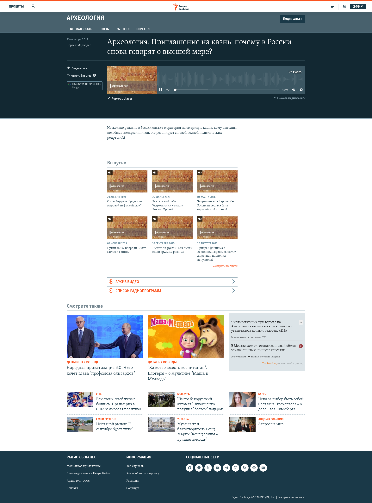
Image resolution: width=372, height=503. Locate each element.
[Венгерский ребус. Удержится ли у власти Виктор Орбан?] (172, 181)
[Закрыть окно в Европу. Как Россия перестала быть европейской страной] (217, 181)
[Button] (77, 69)
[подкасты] (344, 6)
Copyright (132, 488)
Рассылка (132, 480)
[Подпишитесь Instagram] (235, 467)
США (99, 394)
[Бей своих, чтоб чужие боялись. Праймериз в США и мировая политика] (80, 399)
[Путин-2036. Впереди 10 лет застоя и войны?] (127, 227)
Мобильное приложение (84, 466)
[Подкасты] (254, 467)
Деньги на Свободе (83, 362)
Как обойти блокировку (142, 473)
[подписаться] (263, 467)
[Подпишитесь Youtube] (217, 467)
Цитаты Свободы (162, 362)
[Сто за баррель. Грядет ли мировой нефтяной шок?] (127, 181)
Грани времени (106, 419)
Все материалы (81, 29)
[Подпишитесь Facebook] (198, 467)
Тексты (104, 29)
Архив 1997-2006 (78, 480)
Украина (183, 419)
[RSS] (244, 467)
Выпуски (122, 29)
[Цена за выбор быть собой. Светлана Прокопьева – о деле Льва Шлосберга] (242, 399)
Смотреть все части (225, 266)
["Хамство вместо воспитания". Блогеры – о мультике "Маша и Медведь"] (186, 336)
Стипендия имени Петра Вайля (88, 473)
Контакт (72, 488)
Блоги (262, 394)
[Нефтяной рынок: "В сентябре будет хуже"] (80, 424)
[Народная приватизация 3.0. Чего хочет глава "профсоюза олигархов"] (105, 336)
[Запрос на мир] (242, 424)
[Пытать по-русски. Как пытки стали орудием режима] (172, 227)
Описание (143, 29)
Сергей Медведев (79, 45)
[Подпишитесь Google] (189, 467)
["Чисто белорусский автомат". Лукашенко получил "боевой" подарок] (161, 399)
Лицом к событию (270, 419)
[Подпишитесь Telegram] (226, 467)
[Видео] (332, 6)
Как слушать (134, 466)
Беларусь (183, 394)
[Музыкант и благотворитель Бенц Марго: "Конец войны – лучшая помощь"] (161, 424)
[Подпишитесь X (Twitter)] (208, 467)
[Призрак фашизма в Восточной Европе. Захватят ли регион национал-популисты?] (217, 227)
